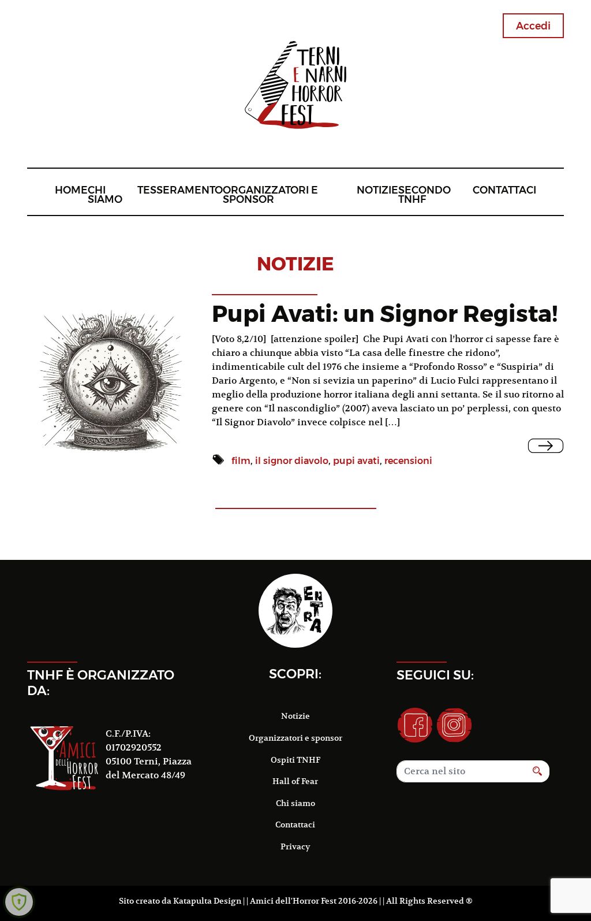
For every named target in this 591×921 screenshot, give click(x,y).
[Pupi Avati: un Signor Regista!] (546, 446)
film (240, 460)
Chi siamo (105, 194)
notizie (295, 263)
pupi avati (356, 460)
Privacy (295, 846)
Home (71, 190)
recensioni (408, 460)
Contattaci (504, 190)
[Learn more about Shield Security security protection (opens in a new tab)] (19, 902)
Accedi (533, 26)
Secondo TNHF (424, 194)
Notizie (377, 190)
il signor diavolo (291, 460)
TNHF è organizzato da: (100, 683)
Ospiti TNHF (295, 760)
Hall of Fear (295, 781)
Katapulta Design (207, 901)
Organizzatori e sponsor (270, 194)
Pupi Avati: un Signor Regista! (385, 313)
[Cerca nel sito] (537, 771)
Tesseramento (180, 190)
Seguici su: (435, 675)
